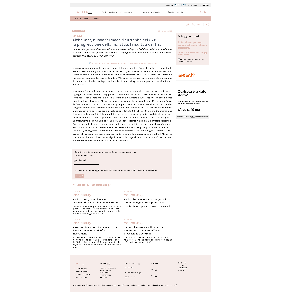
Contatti (181, 265)
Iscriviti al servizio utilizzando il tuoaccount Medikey (190, 53)
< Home (78, 18)
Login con (170, 5)
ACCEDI (194, 5)
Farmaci (96, 18)
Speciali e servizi (176, 12)
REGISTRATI (204, 5)
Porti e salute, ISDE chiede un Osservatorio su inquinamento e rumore (96, 201)
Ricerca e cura (130, 12)
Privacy (181, 270)
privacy (189, 61)
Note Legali (182, 268)
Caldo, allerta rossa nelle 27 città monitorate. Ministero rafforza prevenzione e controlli (143, 230)
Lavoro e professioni (152, 12)
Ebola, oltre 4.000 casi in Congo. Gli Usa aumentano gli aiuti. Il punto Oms (147, 201)
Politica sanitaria (110, 12)
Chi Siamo (182, 263)
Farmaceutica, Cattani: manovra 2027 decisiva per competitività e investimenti (94, 230)
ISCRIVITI (79, 176)
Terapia (86, 18)
